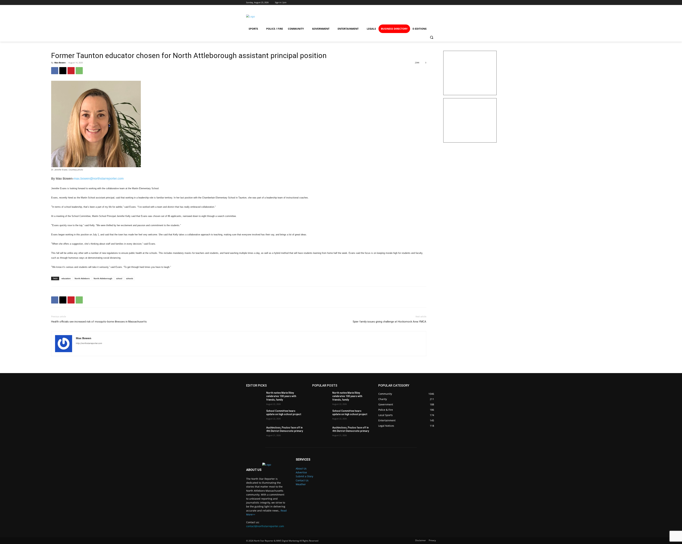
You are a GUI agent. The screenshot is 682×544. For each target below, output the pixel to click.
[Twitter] (417, 16)
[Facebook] (391, 16)
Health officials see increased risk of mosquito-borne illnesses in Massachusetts (99, 321)
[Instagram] (404, 16)
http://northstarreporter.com (89, 343)
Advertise (301, 472)
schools (129, 278)
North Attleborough (103, 278)
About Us (301, 468)
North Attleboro (82, 278)
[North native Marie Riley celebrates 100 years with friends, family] (254, 397)
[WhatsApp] (79, 70)
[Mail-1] (430, 16)
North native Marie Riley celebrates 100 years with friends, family (281, 396)
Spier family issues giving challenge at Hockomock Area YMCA (389, 321)
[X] (62, 70)
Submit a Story (304, 476)
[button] (431, 37)
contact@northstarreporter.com (265, 526)
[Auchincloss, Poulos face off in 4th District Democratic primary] (254, 432)
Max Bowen (60, 62)
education (66, 278)
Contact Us (302, 480)
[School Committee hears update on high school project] (254, 415)
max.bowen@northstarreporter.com (99, 178)
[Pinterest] (71, 70)
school (119, 278)
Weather (301, 484)
